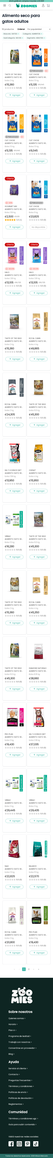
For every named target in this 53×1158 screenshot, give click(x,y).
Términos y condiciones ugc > (23, 1118)
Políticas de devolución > (20, 1098)
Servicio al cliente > (18, 1068)
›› (38, 969)
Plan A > (12, 1030)
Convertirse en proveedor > (22, 1048)
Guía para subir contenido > (22, 1124)
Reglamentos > (16, 1104)
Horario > (13, 1024)
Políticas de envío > (18, 1092)
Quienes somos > (16, 1018)
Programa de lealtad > (19, 1036)
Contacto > (14, 1074)
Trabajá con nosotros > (20, 1042)
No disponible (38, 227)
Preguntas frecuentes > (20, 1080)
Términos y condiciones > (21, 1086)
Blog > (11, 1054)
